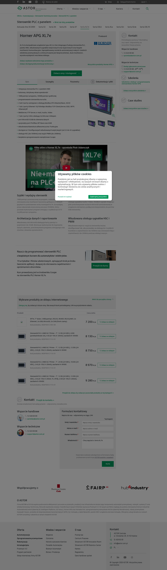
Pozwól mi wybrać (65, 197)
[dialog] (83, 185)
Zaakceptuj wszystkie (98, 197)
